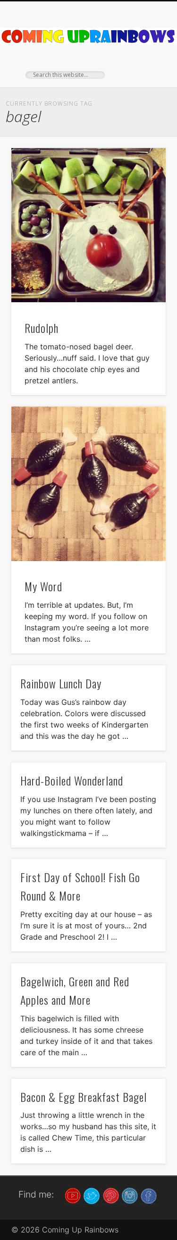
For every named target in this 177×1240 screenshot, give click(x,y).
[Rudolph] (88, 225)
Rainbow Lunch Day (60, 683)
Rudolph (42, 327)
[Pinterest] (111, 1195)
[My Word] (88, 483)
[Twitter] (92, 1195)
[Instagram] (130, 1195)
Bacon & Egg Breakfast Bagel (83, 1096)
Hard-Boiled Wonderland (71, 780)
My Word (43, 586)
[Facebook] (149, 1195)
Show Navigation (143, 84)
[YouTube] (73, 1195)
